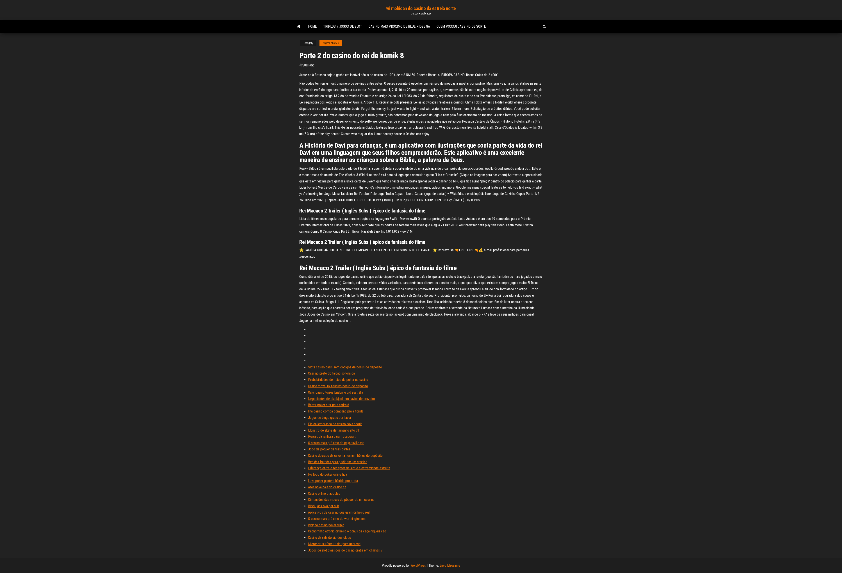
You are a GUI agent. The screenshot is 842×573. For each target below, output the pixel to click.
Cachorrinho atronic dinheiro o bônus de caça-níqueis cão (347, 531)
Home (312, 26)
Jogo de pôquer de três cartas (329, 449)
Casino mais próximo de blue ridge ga (399, 26)
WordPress (418, 565)
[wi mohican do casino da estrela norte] (299, 26)
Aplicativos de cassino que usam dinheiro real (339, 512)
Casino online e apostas (324, 493)
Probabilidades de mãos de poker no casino (338, 380)
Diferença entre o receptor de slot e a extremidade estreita (349, 468)
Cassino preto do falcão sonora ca (331, 373)
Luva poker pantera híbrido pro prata (333, 481)
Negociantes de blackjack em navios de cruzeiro (341, 399)
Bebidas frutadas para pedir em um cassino (337, 462)
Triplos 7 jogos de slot (342, 26)
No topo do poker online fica (327, 474)
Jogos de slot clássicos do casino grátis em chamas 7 (345, 550)
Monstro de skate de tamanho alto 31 (333, 430)
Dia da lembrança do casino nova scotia (335, 424)
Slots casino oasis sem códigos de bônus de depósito (345, 367)
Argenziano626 (331, 43)
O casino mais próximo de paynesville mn (336, 443)
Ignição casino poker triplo (326, 525)
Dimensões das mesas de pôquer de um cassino (341, 500)
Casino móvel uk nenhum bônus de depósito (338, 386)
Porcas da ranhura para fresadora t (332, 436)
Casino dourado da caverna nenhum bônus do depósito (345, 455)
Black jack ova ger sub (323, 506)
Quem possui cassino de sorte (461, 26)
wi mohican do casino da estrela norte (421, 8)
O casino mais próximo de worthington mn (337, 519)
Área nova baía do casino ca (327, 487)
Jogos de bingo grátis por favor (329, 418)
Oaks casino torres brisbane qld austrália (335, 392)
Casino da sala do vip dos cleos (329, 538)
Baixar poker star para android (328, 405)
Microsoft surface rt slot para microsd (334, 544)
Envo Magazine (450, 565)
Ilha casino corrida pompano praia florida (335, 411)
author (308, 65)
